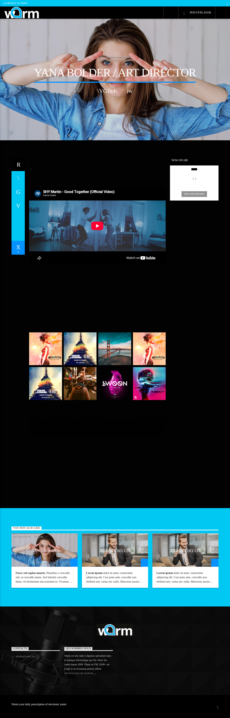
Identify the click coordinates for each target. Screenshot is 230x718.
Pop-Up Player (200, 12)
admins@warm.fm (25, 656)
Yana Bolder (45, 551)
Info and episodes (194, 194)
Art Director (109, 60)
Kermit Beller (115, 551)
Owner (125, 60)
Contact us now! (16, 3)
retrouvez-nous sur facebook (79, 673)
